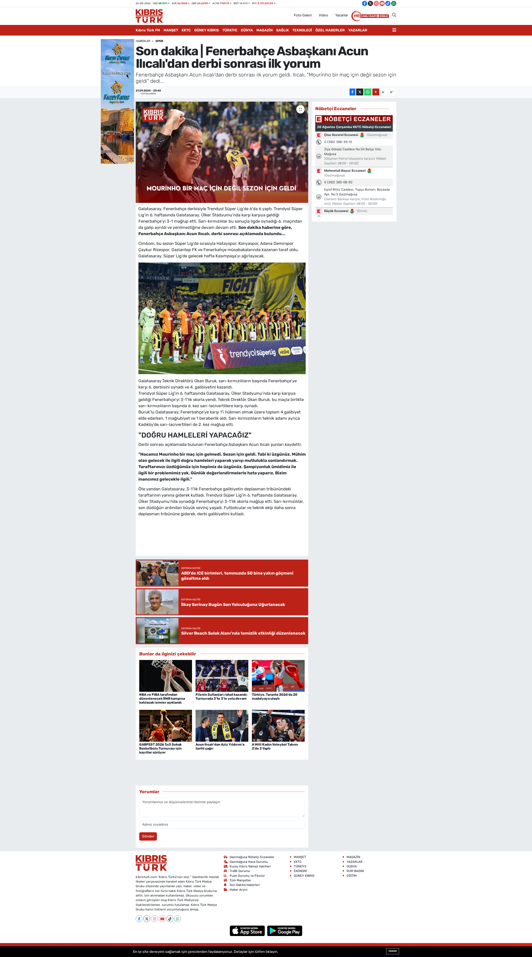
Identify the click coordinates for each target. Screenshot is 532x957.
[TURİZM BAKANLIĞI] (117, 101)
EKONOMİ (300, 871)
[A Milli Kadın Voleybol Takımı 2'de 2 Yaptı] (278, 725)
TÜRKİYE (229, 30)
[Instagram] (154, 918)
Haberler (143, 41)
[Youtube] (162, 918)
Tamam (392, 951)
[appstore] (248, 931)
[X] (146, 918)
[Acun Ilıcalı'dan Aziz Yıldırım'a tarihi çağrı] (222, 725)
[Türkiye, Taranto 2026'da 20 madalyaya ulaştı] (278, 675)
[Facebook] (139, 918)
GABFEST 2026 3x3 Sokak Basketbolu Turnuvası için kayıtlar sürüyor (160, 748)
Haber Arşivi (239, 890)
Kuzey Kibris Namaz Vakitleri (250, 866)
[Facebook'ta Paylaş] (352, 92)
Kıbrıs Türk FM (148, 30)
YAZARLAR (357, 30)
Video (323, 15)
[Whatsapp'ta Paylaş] (367, 92)
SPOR (159, 41)
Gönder (148, 836)
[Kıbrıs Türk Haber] (149, 15)
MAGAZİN (264, 30)
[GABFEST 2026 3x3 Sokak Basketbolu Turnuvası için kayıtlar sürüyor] (165, 725)
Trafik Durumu (240, 871)
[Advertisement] (222, 540)
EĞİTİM (352, 876)
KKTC (186, 30)
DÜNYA (247, 30)
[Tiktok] (169, 918)
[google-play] (284, 931)
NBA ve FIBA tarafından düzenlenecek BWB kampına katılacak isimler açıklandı (162, 698)
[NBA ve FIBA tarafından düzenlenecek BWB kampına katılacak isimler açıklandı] (165, 675)
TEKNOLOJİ (302, 30)
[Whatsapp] (177, 918)
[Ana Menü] (394, 30)
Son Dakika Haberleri (245, 885)
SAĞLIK (282, 30)
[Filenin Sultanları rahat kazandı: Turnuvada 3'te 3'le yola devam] (222, 675)
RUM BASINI (355, 871)
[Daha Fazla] (375, 92)
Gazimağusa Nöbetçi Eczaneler (252, 857)
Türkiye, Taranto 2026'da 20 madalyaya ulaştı (274, 696)
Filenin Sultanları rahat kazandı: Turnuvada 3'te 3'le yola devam (222, 696)
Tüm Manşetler (240, 880)
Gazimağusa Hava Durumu (249, 862)
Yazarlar (341, 15)
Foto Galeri (303, 15)
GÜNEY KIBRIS (206, 30)
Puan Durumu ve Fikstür (247, 876)
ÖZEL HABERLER (330, 30)
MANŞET (171, 30)
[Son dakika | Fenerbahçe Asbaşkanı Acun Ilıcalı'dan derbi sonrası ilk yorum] (222, 152)
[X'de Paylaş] (359, 92)
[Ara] (394, 15)
